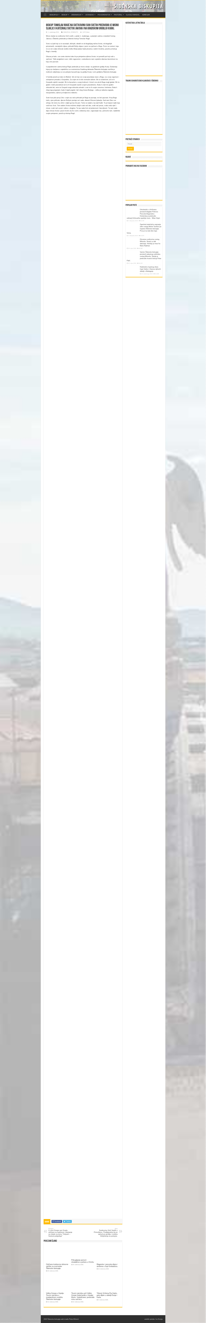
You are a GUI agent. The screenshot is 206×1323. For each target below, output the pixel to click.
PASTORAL (118, 15)
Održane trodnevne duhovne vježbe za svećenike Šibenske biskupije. (57, 1266)
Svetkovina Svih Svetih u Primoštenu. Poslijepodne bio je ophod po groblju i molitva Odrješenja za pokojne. (106, 1232)
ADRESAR (146, 15)
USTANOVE (89, 15)
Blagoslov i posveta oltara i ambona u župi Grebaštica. (107, 1265)
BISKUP (64, 15)
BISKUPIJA (54, 15)
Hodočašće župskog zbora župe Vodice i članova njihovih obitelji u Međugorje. (150, 269)
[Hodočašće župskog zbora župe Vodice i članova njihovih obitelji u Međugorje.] (133, 270)
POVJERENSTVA (104, 15)
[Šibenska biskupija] (103, 6)
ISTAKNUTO (74, 32)
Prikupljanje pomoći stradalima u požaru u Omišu (82, 1261)
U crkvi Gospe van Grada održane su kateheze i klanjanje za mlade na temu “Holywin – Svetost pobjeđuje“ (60, 1232)
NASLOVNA (45, 14)
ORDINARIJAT (76, 15)
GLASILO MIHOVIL (133, 15)
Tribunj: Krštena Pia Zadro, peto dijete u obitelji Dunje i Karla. (107, 1295)
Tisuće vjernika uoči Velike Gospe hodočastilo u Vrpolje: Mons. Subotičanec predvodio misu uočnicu (82, 1296)
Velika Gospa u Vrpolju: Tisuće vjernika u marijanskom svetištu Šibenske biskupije (55, 1296)
